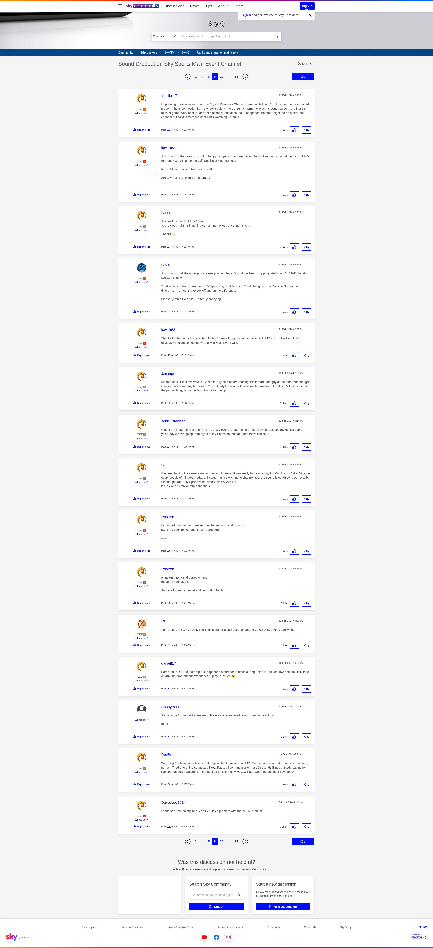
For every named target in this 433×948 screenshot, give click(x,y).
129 (169, 550)
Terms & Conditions (132, 927)
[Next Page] (245, 76)
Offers (239, 6)
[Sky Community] (142, 6)
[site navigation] (120, 6)
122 (169, 194)
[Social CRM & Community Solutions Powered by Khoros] (419, 937)
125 (169, 355)
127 (169, 446)
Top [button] (425, 927)
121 (169, 129)
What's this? (141, 113)
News (194, 6)
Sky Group (346, 927)
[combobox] (224, 36)
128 (169, 498)
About (223, 6)
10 (221, 76)
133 (169, 736)
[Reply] (306, 130)
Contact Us (310, 927)
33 (236, 76)
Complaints (274, 927)
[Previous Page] (187, 76)
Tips (208, 6)
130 (169, 603)
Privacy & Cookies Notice (180, 927)
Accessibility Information (231, 927)
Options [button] (302, 63)
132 (169, 688)
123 (169, 246)
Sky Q (216, 23)
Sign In (307, 6)
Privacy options (89, 927)
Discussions (174, 6)
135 (169, 826)
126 (169, 403)
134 (169, 784)
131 (169, 645)
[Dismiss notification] (310, 15)
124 (169, 311)
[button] (308, 95)
